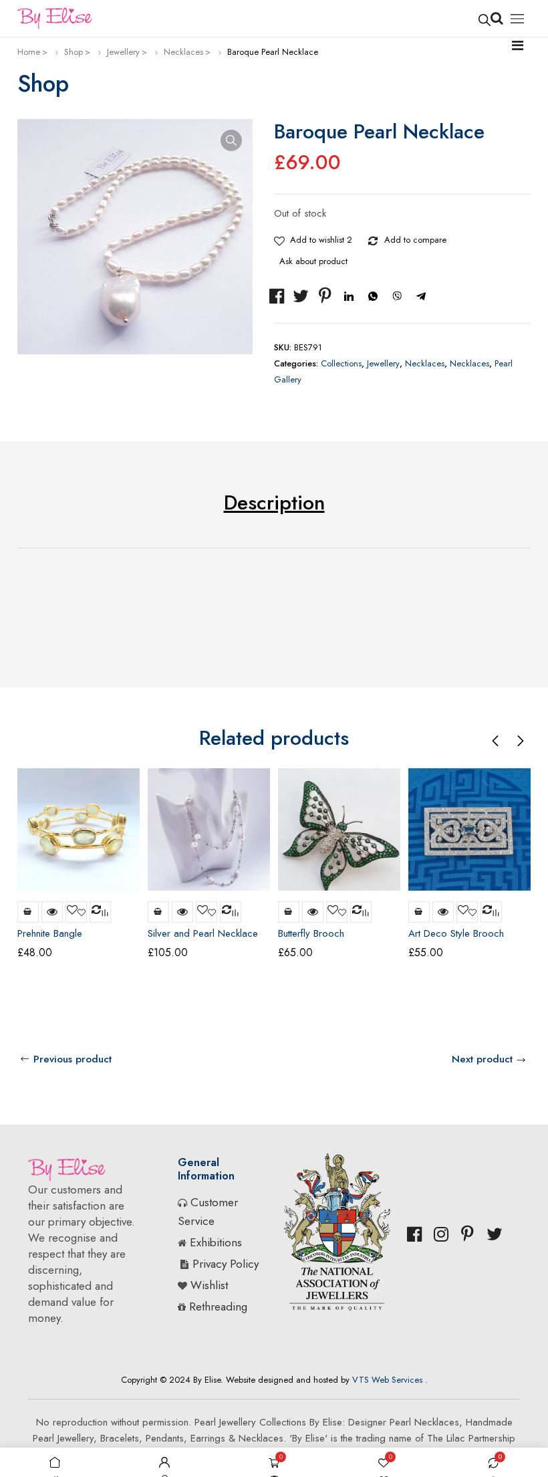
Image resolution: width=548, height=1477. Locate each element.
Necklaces (183, 51)
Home (28, 51)
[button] (231, 140)
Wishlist (209, 1285)
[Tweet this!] (300, 296)
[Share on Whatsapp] (373, 296)
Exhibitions (216, 1242)
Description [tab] (274, 502)
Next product (482, 1059)
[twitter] (494, 1234)
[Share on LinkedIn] (349, 296)
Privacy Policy (225, 1264)
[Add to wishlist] (279, 238)
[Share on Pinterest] (324, 296)
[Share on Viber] (397, 296)
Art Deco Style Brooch (456, 933)
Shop (73, 51)
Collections (341, 363)
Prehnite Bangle (49, 933)
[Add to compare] (373, 238)
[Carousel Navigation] (508, 740)
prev (496, 741)
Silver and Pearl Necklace (203, 933)
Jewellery (123, 51)
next (520, 741)
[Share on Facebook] (276, 296)
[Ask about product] (467, 238)
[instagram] (441, 1234)
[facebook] (414, 1234)
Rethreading (218, 1306)
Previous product (72, 1059)
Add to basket (28, 912)
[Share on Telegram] (421, 296)
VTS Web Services (387, 1379)
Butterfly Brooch (311, 933)
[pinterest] (467, 1234)
